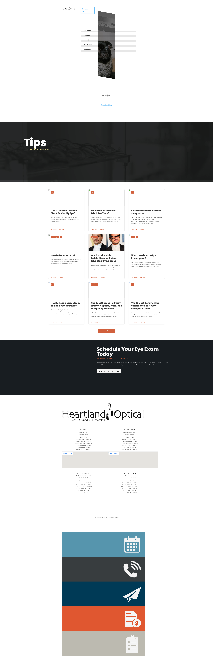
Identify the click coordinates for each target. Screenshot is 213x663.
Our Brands (88, 45)
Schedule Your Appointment (108, 371)
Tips (52, 192)
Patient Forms (106, 84)
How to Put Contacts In (66, 256)
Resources (83, 84)
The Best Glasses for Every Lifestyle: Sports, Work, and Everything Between (106, 303)
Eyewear (87, 35)
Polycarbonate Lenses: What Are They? (106, 210)
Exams (133, 237)
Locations (87, 50)
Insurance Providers (68, 84)
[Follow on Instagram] (142, 10)
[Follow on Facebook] (138, 10)
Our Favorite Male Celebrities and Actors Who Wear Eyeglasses (106, 256)
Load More (106, 331)
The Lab (86, 40)
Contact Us (130, 84)
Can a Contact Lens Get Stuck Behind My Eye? (66, 210)
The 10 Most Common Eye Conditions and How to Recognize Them (147, 303)
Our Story (87, 30)
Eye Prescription (55, 237)
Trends (96, 237)
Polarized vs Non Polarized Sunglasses (147, 210)
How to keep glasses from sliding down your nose (66, 303)
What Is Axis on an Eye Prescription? (147, 256)
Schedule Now (85, 10)
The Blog (118, 84)
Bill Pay (94, 84)
